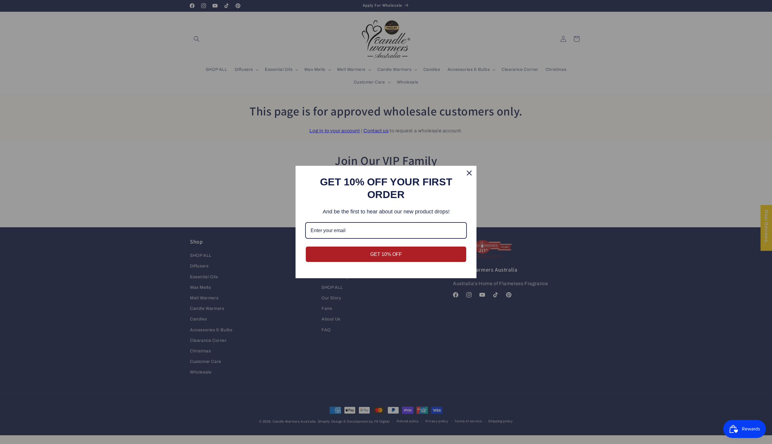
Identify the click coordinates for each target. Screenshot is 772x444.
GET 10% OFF (386, 254)
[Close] (469, 173)
